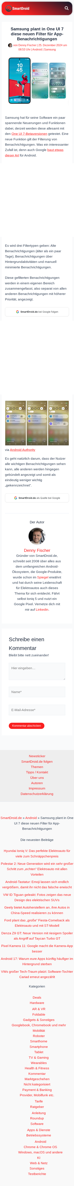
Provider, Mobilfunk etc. (37, 1095)
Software (37, 1124)
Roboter (39, 1036)
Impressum (37, 788)
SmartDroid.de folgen (37, 761)
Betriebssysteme (38, 1135)
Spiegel (42, 577)
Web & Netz (39, 1163)
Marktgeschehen (37, 1079)
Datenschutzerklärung (37, 794)
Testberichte (37, 1174)
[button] (67, 8)
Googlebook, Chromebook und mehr (39, 1025)
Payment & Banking (37, 1090)
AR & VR (38, 1009)
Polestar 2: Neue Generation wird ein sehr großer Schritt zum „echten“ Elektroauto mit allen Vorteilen (37, 869)
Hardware (37, 1003)
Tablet (38, 1052)
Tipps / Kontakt (37, 772)
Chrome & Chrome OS (40, 1147)
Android (37, 49)
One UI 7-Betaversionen (29, 134)
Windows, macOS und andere (40, 1152)
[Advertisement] (37, 200)
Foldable (38, 1014)
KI (38, 1158)
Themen (37, 767)
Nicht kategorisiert (37, 1084)
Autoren (37, 783)
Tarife (39, 1101)
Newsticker (37, 756)
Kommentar (37, 1073)
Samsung (50, 49)
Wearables (39, 1063)
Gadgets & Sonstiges (39, 1020)
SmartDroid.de (11, 818)
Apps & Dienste (38, 1130)
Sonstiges (37, 1168)
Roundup (37, 1118)
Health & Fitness (37, 1068)
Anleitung (39, 1113)
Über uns (37, 778)
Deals (37, 997)
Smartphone (39, 1047)
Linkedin (42, 609)
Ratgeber (37, 1107)
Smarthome (38, 1041)
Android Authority (22, 450)
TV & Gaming (39, 1057)
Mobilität (39, 1030)
